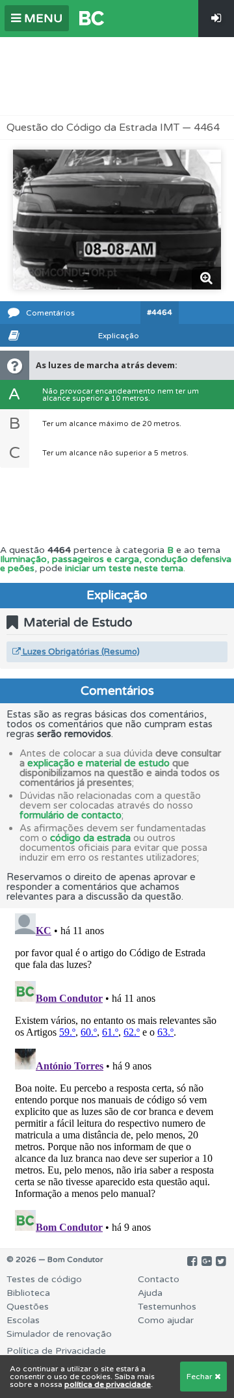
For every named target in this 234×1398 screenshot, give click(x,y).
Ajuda (150, 1292)
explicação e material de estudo (98, 763)
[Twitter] (221, 1261)
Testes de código (44, 1279)
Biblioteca (28, 1292)
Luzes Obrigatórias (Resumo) (80, 652)
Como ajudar (166, 1320)
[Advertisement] (117, 76)
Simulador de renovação (59, 1333)
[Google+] (206, 1261)
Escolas (23, 1320)
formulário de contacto (71, 815)
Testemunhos (167, 1306)
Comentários (50, 312)
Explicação (118, 335)
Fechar (200, 1376)
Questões (27, 1306)
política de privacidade (107, 1384)
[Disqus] (117, 1070)
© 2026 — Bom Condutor (54, 1259)
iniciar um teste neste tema (124, 568)
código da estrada (90, 838)
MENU (41, 18)
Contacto (158, 1279)
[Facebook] (192, 1261)
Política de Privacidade (56, 1350)
